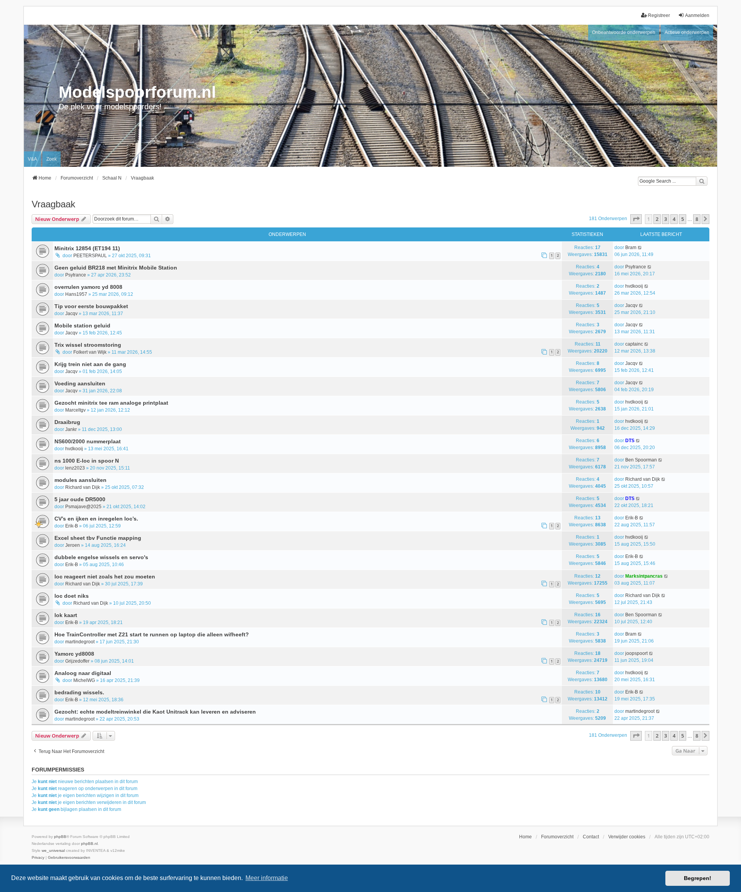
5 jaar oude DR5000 (79, 499)
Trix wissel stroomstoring (87, 345)
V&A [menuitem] (32, 159)
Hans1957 (76, 294)
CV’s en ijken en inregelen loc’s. (96, 519)
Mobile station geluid (82, 325)
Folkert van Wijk (90, 352)
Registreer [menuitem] (659, 15)
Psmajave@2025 (83, 506)
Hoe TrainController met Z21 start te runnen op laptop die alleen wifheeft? (151, 634)
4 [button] (674, 218)
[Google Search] (701, 181)
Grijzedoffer (77, 661)
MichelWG (84, 680)
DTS (629, 440)
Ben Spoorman (641, 460)
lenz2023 (75, 468)
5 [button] (682, 218)
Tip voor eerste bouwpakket (91, 306)
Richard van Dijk (82, 487)
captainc (634, 344)
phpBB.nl (89, 843)
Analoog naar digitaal (82, 673)
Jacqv (71, 313)
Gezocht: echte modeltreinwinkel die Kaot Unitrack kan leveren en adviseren (155, 712)
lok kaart (65, 615)
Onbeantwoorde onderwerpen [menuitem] (623, 32)
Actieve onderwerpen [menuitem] (687, 32)
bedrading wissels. (79, 692)
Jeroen (72, 545)
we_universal (53, 850)
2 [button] (657, 218)
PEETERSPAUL (90, 255)
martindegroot (80, 641)
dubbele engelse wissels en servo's (101, 557)
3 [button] (665, 218)
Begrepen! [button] (697, 878)
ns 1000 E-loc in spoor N (86, 461)
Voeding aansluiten (79, 383)
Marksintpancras (644, 576)
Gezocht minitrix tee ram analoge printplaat (111, 403)
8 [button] (696, 218)
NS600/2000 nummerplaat (87, 441)
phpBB (60, 836)
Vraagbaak (53, 204)
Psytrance (75, 275)
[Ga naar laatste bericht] (640, 247)
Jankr (71, 429)
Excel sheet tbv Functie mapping (97, 538)
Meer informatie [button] (266, 878)
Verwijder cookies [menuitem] (626, 836)
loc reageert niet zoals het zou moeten (104, 576)
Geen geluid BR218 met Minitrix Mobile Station (115, 268)
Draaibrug (67, 422)
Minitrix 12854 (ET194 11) (87, 248)
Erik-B (71, 526)
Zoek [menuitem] (51, 159)
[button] (636, 219)
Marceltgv (75, 410)
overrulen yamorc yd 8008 (88, 287)
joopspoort (636, 653)
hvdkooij (634, 286)
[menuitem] (38, 857)
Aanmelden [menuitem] (697, 15)
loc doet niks (71, 596)
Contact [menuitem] (591, 836)
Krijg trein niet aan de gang (90, 364)
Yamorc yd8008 (74, 654)
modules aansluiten (80, 480)
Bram (630, 247)
